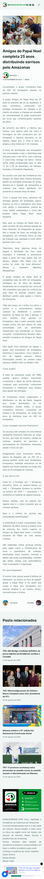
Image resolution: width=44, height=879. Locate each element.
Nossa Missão (9, 858)
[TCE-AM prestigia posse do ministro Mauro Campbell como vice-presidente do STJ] (22, 676)
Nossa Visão (8, 861)
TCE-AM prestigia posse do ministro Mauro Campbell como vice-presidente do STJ (21, 693)
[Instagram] (33, 5)
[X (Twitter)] (30, 5)
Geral (27, 79)
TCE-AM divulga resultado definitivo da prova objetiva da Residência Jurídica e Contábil (21, 654)
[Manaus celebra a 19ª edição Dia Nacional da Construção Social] (22, 716)
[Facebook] (27, 5)
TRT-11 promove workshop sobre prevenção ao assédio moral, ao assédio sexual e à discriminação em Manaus (22, 770)
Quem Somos (9, 854)
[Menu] (38, 4)
